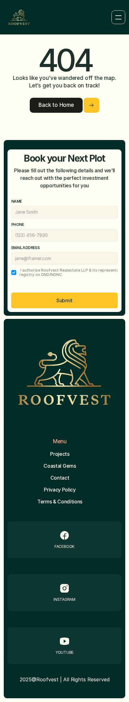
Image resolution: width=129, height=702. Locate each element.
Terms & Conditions (59, 501)
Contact (60, 478)
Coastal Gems (60, 466)
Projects (59, 454)
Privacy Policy (60, 489)
